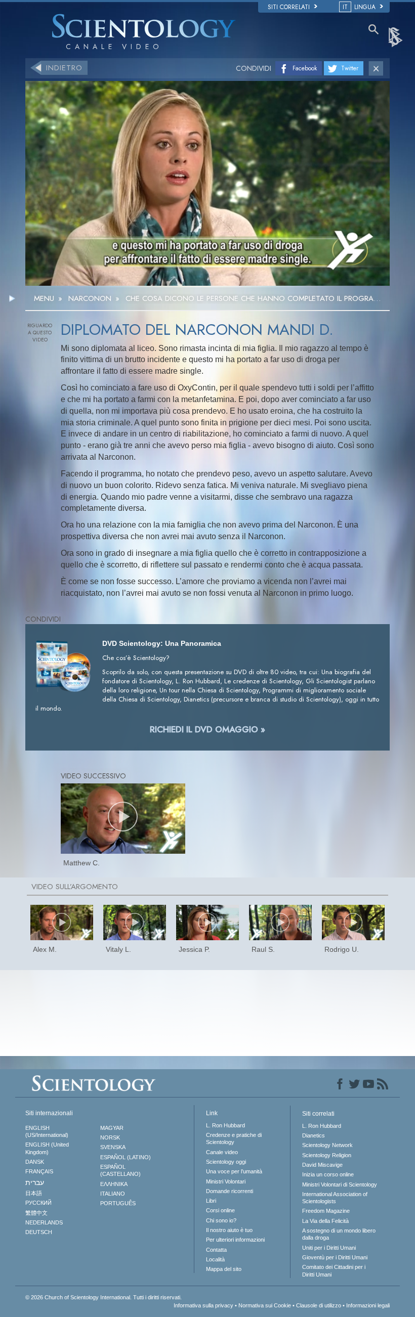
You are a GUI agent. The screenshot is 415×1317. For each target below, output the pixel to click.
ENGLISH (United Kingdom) (47, 1148)
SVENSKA (113, 1147)
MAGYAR (111, 1128)
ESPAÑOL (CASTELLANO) (120, 1170)
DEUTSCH (38, 1232)
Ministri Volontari (225, 1181)
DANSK (34, 1162)
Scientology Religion (326, 1155)
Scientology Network (327, 1145)
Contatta (216, 1250)
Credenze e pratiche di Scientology (234, 1138)
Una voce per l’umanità (234, 1171)
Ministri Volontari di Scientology (339, 1184)
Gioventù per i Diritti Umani (334, 1257)
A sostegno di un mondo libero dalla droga (339, 1234)
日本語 (33, 1193)
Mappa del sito (223, 1269)
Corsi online (220, 1210)
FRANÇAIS (39, 1171)
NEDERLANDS (44, 1222)
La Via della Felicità (325, 1221)
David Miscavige (322, 1165)
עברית (34, 1182)
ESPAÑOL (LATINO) (125, 1157)
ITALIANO (112, 1194)
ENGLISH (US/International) (46, 1131)
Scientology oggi (226, 1162)
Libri (211, 1201)
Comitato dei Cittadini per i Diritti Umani (333, 1270)
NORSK (110, 1137)
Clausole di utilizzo (318, 1305)
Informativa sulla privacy (203, 1305)
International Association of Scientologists (334, 1197)
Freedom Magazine (326, 1211)
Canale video (222, 1152)
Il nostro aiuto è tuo (229, 1230)
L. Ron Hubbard (225, 1125)
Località (215, 1259)
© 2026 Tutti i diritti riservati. (103, 1297)
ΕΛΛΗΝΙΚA (114, 1184)
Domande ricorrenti (229, 1191)
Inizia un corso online (328, 1174)
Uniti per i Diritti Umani (329, 1248)
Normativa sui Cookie (264, 1305)
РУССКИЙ (38, 1203)
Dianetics (313, 1135)
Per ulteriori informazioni (235, 1240)
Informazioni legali (368, 1305)
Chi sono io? (221, 1220)
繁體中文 (36, 1213)
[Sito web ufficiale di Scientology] (396, 36)
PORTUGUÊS (118, 1203)
